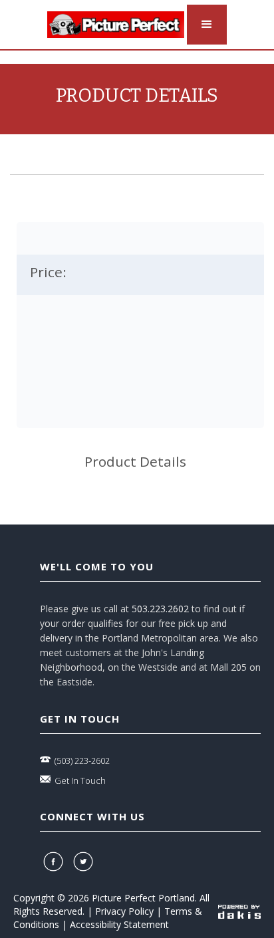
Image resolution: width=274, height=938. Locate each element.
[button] (207, 25)
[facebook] (55, 862)
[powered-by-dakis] (239, 911)
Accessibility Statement (119, 924)
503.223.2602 (160, 608)
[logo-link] (115, 24)
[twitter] (85, 862)
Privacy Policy (124, 911)
